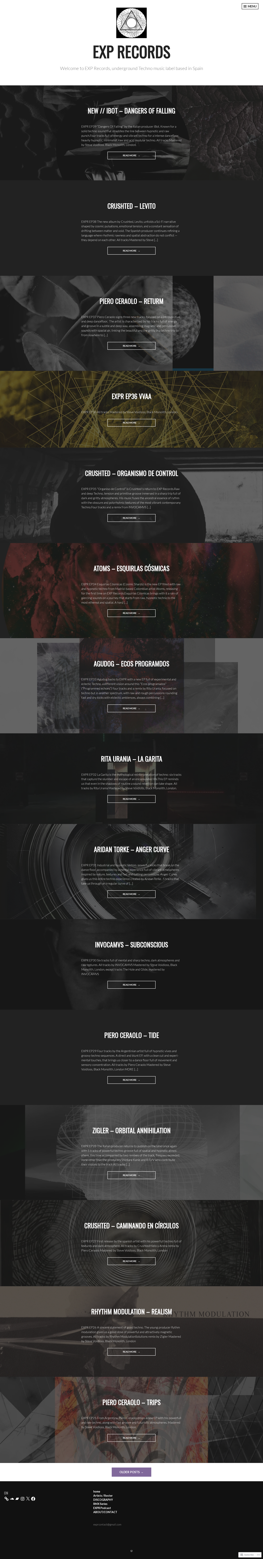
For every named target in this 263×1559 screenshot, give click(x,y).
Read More (122, 156)
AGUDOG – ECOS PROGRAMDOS (131, 663)
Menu (252, 6)
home (96, 1491)
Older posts (129, 1472)
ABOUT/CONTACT (105, 1512)
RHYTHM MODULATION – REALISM (131, 1311)
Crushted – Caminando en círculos (131, 1225)
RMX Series (100, 1503)
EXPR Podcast (102, 1508)
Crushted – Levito (131, 206)
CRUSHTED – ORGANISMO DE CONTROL (131, 473)
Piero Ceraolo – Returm (131, 301)
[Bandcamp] (17, 1498)
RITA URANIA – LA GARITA (131, 758)
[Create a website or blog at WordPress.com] (131, 1551)
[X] (27, 1498)
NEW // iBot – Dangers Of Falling (131, 110)
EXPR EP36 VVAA (131, 396)
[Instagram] (22, 1498)
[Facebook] (33, 1498)
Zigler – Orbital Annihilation (131, 1130)
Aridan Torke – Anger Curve (131, 849)
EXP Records (131, 51)
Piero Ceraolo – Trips (131, 1402)
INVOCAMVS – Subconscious (131, 944)
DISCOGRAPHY (103, 1499)
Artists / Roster (103, 1495)
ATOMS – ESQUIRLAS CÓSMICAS (131, 568)
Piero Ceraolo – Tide (131, 1035)
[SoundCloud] (11, 1498)
